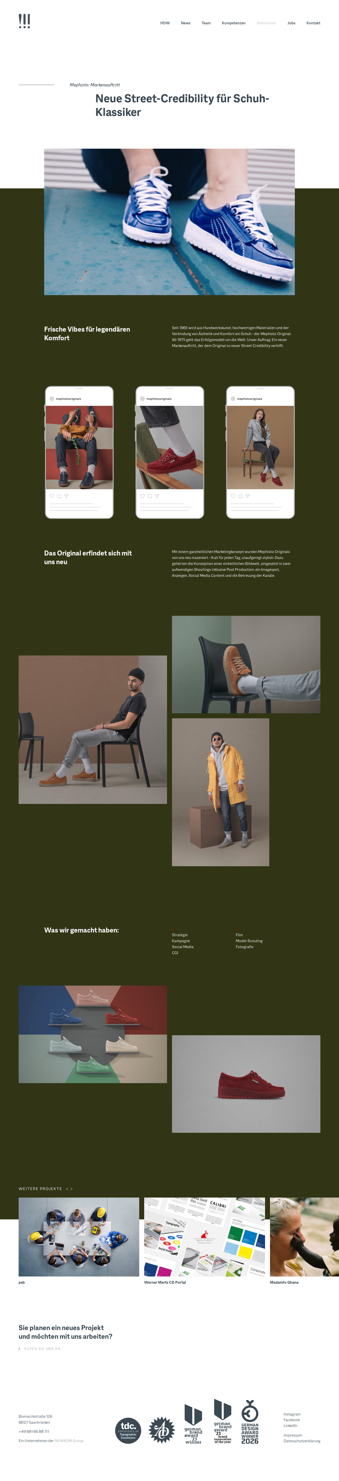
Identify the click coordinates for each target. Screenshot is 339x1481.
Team (206, 23)
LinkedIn (290, 1425)
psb (22, 1282)
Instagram (292, 1414)
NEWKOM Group (69, 1440)
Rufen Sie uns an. (43, 1349)
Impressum (293, 1435)
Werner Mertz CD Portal (165, 1282)
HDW (165, 23)
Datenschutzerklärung (302, 1441)
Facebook (292, 1419)
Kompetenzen (234, 23)
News (185, 23)
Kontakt (313, 23)
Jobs (291, 23)
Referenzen (266, 23)
